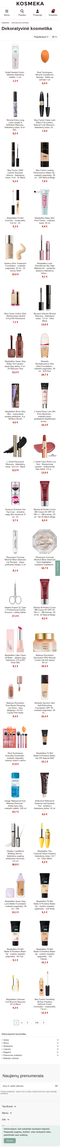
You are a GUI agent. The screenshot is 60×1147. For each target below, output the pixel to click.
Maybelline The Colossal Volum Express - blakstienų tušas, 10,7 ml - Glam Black (45, 854)
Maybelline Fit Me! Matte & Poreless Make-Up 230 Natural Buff (45, 755)
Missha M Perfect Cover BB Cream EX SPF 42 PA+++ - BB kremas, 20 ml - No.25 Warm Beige (45, 513)
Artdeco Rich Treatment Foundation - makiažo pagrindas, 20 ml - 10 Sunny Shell (15, 267)
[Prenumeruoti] (56, 1086)
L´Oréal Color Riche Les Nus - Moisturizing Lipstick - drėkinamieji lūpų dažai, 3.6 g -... (44, 465)
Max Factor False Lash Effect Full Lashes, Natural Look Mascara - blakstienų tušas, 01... (44, 123)
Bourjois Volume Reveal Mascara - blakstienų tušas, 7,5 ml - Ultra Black (45, 317)
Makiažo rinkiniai (11, 1058)
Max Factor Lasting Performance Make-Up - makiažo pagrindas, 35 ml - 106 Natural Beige (44, 174)
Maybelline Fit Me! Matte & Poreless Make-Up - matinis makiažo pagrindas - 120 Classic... (45, 954)
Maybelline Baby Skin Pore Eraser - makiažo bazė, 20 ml (44, 220)
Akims (6, 1043)
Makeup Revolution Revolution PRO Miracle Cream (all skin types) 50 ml (45, 659)
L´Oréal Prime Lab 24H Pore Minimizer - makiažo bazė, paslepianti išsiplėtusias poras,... (44, 416)
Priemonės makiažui (12, 1055)
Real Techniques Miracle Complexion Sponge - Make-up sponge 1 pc (45, 76)
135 (37, 1022)
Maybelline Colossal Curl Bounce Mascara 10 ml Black (15, 1001)
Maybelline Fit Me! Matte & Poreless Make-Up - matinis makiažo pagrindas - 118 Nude (45, 905)
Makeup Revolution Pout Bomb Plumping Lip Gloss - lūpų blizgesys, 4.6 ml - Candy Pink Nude (15, 708)
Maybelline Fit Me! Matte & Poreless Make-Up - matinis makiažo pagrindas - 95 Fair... (15, 953)
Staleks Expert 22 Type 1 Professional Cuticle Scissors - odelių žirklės (15, 610)
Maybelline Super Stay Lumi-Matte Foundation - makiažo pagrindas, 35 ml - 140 (15, 905)
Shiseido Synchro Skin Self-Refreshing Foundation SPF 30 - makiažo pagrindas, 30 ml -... (44, 708)
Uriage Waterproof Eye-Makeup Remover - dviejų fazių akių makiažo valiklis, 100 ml (15, 804)
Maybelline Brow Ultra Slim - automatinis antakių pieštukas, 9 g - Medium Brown (15, 415)
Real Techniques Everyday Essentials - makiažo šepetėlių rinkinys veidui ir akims (15, 757)
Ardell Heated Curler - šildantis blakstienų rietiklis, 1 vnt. (15, 74)
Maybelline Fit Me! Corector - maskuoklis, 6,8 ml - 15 (15, 220)
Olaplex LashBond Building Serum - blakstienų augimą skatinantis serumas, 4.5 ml (15, 856)
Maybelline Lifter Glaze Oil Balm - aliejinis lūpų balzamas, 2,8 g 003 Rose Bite (15, 659)
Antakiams (8, 1046)
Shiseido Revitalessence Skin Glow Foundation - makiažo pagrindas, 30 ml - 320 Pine (44, 366)
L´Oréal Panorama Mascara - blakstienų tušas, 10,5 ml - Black (15, 464)
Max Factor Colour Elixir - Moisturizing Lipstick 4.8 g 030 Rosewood (15, 316)
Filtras (58, 567)
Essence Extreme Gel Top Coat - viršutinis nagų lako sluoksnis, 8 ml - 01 (15, 513)
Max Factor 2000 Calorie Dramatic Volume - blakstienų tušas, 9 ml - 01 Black (15, 174)
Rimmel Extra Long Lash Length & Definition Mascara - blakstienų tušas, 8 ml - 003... (15, 125)
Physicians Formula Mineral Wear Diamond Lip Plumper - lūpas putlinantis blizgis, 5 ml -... (15, 562)
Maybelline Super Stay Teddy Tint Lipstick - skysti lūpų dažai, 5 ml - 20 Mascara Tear (15, 365)
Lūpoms (7, 1049)
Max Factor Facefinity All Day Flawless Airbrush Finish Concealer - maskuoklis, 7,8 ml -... (45, 1004)
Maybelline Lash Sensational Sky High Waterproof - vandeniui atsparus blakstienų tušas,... (44, 268)
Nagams (7, 1052)
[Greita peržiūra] (26, 48)
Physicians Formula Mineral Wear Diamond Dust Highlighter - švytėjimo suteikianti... (44, 561)
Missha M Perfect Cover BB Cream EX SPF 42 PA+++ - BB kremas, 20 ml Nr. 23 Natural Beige (45, 611)
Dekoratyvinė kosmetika (14, 1034)
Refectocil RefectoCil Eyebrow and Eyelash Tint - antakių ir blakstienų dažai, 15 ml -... (44, 806)
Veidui (6, 1040)
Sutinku (9, 1140)
